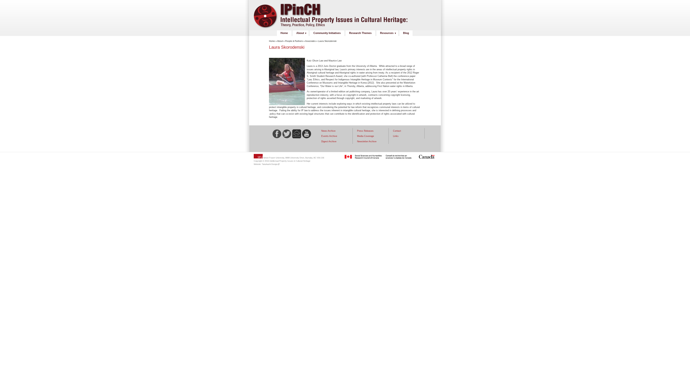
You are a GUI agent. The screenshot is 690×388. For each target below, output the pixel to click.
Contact (397, 131)
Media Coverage (365, 136)
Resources (387, 33)
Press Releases (365, 131)
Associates (310, 41)
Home (284, 33)
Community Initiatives (327, 33)
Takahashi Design (269, 164)
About (300, 33)
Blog (406, 33)
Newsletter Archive (366, 141)
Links (396, 136)
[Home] (343, 28)
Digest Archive (328, 141)
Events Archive (329, 136)
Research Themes (360, 33)
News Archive (328, 131)
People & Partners (294, 41)
